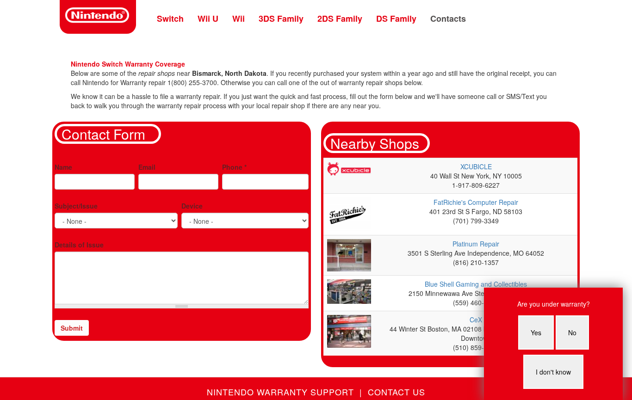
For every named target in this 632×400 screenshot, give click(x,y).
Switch (170, 18)
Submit (72, 327)
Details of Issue (79, 244)
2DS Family (339, 18)
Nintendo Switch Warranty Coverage (128, 63)
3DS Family (281, 18)
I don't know (553, 371)
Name (63, 167)
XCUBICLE (476, 166)
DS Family (396, 18)
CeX (476, 319)
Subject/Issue (76, 205)
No (572, 332)
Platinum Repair (475, 243)
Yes (536, 332)
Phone (234, 167)
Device (192, 205)
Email (146, 167)
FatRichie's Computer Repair (476, 202)
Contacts (448, 18)
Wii (238, 18)
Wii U (208, 18)
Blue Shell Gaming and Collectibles (476, 284)
